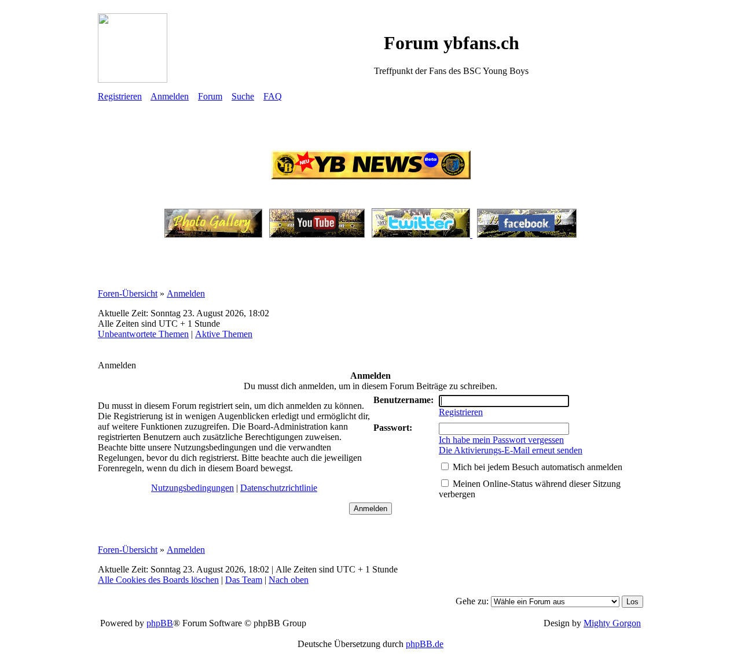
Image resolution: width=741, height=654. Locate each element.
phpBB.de (424, 644)
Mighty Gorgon (612, 623)
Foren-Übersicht (127, 293)
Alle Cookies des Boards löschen (158, 580)
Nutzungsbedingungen (192, 488)
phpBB (159, 623)
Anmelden (170, 96)
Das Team (243, 580)
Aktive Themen (223, 334)
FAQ (272, 96)
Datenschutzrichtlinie (278, 488)
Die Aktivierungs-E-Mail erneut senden (510, 450)
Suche (243, 96)
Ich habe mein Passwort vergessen (501, 440)
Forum (210, 96)
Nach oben (289, 580)
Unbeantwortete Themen (143, 334)
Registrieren (120, 96)
